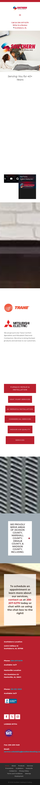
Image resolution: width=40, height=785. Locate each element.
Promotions (9, 768)
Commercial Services (20, 419)
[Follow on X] (12, 716)
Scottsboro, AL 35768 (13, 648)
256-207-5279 (17, 661)
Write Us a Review (20, 25)
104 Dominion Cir (11, 674)
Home (7, 765)
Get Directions (14, 655)
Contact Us (13, 771)
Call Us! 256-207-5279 (20, 23)
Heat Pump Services (20, 399)
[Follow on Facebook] (6, 716)
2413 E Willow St (11, 646)
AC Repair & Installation (20, 409)
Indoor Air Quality (20, 429)
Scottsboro (19, 768)
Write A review (14, 709)
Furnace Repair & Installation (20, 388)
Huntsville (29, 768)
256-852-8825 (16, 689)
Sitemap (28, 773)
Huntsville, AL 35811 (12, 677)
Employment (19, 776)
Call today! (12, 167)
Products (21, 765)
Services (20, 440)
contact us (15, 599)
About (14, 765)
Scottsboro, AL (21, 28)
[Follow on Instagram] (17, 716)
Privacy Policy (24, 771)
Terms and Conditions (15, 773)
